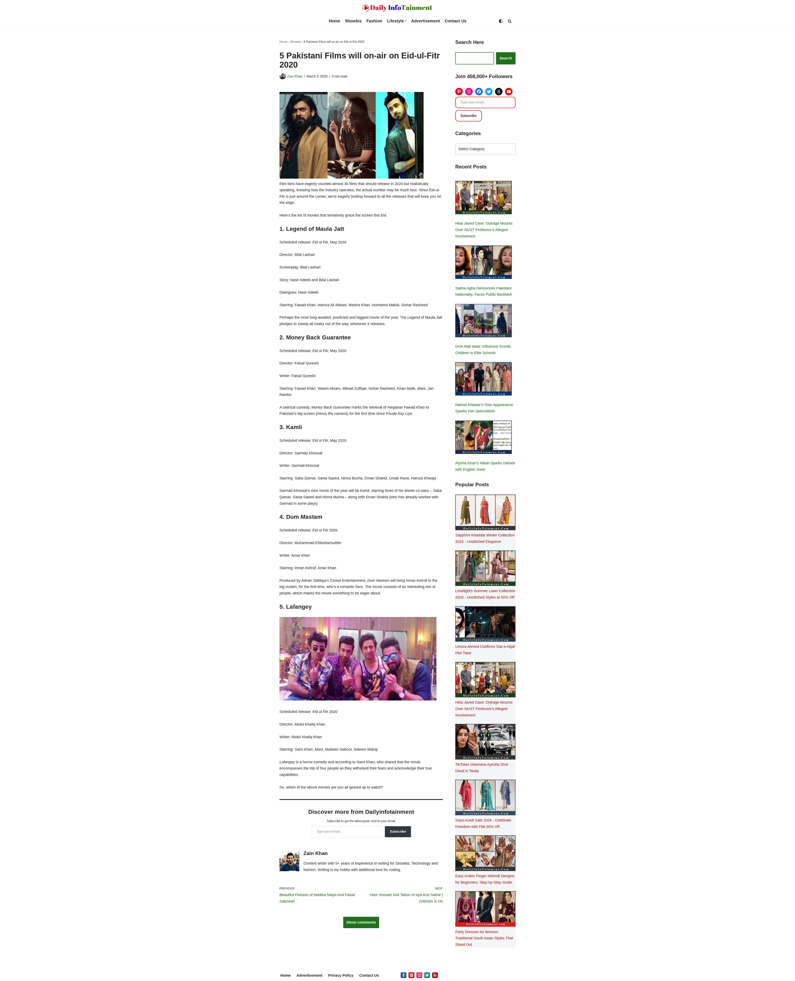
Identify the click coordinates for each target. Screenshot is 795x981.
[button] (405, 21)
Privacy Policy (340, 975)
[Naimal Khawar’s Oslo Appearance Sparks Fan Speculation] (483, 379)
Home (334, 21)
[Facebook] (479, 91)
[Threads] (498, 91)
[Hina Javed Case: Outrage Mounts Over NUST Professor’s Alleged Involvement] (483, 198)
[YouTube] (508, 91)
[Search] (510, 21)
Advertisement (425, 21)
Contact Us (455, 21)
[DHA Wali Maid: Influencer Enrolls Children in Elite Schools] (483, 321)
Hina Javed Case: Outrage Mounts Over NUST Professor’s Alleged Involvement (483, 229)
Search (506, 58)
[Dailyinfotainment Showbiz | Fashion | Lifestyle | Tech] (397, 8)
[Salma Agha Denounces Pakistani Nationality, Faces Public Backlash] (483, 263)
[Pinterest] (459, 91)
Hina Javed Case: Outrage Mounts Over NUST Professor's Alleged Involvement (483, 708)
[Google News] (435, 975)
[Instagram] (469, 91)
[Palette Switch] (501, 21)
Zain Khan (294, 76)
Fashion (374, 21)
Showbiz (353, 21)
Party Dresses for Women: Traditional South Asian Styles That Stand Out (484, 938)
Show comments (361, 922)
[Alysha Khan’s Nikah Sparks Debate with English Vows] (483, 438)
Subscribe (398, 831)
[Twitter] (489, 91)
